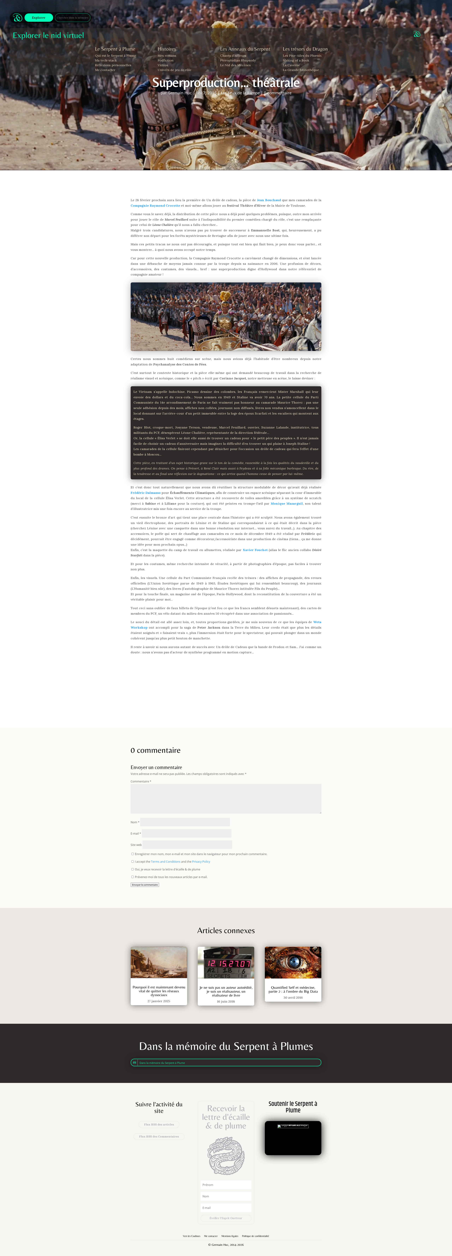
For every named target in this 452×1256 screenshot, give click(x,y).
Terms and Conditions (165, 862)
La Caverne (291, 65)
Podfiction (165, 60)
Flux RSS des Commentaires (159, 1136)
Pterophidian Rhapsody (238, 60)
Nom (135, 822)
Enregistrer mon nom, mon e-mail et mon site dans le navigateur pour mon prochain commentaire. (201, 854)
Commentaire (141, 781)
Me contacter (105, 70)
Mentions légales (229, 1236)
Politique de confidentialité (255, 1236)
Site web (136, 845)
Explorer (39, 18)
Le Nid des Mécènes (235, 65)
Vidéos (163, 65)
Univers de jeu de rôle (174, 70)
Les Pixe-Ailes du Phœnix (302, 56)
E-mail (136, 833)
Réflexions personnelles (113, 65)
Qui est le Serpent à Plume (115, 56)
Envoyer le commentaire (145, 884)
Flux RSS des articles (159, 1124)
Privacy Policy (201, 862)
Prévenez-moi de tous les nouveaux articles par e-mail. (171, 877)
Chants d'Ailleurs (233, 56)
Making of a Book (296, 60)
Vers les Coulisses (191, 1236)
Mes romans (167, 56)
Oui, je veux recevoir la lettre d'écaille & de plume (167, 869)
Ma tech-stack (106, 60)
